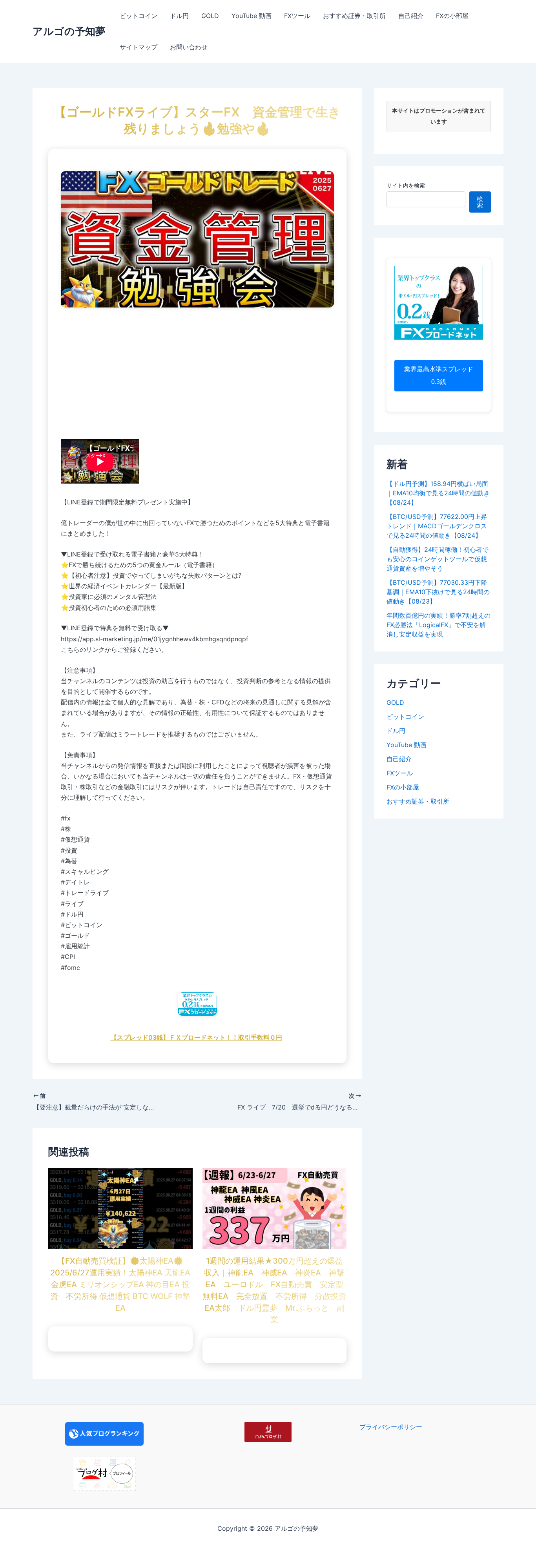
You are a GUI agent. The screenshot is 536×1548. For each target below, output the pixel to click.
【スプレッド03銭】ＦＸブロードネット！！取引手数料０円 (196, 1037)
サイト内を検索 (406, 185)
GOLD (210, 16)
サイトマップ (138, 47)
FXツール (297, 16)
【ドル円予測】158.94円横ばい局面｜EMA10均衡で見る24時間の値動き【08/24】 (438, 493)
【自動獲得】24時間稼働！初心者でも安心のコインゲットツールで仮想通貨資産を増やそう (438, 559)
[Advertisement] (197, 375)
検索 (480, 202)
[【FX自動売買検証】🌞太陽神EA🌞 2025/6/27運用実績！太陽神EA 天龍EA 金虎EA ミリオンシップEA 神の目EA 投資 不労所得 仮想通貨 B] (120, 1207)
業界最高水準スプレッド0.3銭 (438, 375)
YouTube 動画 (252, 16)
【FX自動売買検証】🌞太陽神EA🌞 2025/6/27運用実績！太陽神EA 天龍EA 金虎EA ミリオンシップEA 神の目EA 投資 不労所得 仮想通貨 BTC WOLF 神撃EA (120, 1284)
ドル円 (179, 16)
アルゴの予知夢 (69, 31)
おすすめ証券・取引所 (354, 16)
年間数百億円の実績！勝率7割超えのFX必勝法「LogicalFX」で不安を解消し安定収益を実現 (438, 624)
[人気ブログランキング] (104, 1433)
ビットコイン (138, 16)
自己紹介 (410, 16)
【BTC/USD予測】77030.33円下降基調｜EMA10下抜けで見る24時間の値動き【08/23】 (438, 591)
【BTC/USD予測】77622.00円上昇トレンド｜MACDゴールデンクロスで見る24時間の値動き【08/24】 (437, 526)
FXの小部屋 (452, 16)
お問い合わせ (189, 47)
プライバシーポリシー (390, 1427)
